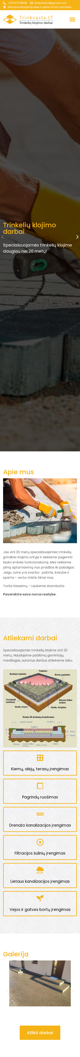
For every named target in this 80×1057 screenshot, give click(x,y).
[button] (72, 19)
